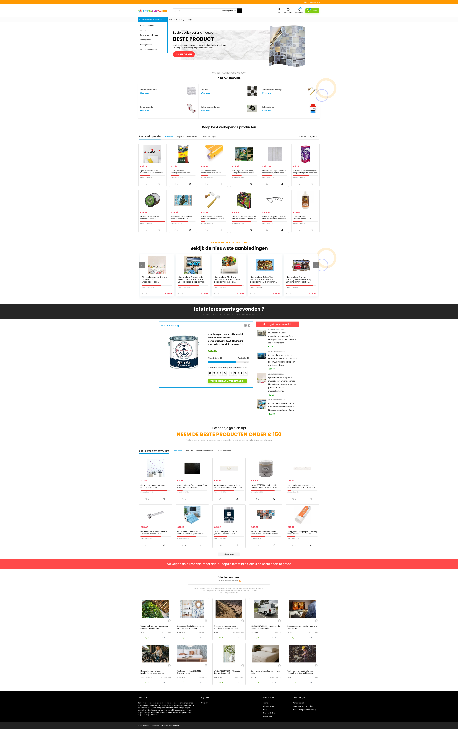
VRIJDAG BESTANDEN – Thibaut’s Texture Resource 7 (227, 672)
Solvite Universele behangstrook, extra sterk (180, 172)
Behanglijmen (145, 40)
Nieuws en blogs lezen (312, 2)
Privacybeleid (298, 703)
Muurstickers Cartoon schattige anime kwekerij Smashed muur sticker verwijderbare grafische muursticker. (226, 282)
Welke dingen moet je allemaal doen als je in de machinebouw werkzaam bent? (300, 673)
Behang (143, 30)
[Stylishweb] (169, 621)
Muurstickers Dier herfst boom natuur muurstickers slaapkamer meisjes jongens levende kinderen (155, 281)
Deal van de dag (176, 19)
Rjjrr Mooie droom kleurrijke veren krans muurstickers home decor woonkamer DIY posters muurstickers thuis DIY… (264, 282)
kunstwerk (181, 632)
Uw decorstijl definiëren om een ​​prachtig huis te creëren (190, 627)
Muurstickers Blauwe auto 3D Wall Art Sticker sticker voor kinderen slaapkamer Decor (281, 406)
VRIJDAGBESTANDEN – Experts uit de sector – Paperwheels (265, 627)
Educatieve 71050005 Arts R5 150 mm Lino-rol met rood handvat (244, 218)
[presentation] (142, 265)
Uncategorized (146, 677)
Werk (289, 677)
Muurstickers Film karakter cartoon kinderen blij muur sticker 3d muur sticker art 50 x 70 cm (299, 281)
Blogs (190, 19)
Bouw (216, 632)
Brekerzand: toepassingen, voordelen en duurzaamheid (226, 627)
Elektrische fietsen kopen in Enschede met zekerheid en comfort (152, 673)
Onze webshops (269, 713)
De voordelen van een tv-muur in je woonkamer (302, 627)
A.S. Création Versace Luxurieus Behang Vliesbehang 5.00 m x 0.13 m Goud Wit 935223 (228, 487)
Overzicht (204, 703)
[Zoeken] (239, 10)
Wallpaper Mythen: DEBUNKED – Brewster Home (190, 672)
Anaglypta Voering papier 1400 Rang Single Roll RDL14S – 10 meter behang (302, 534)
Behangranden (146, 44)
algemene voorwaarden (303, 706)
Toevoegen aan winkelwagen (227, 381)
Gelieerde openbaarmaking (304, 709)
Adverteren (267, 716)
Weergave (144, 93)
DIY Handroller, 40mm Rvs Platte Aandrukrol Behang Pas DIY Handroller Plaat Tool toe (154, 534)
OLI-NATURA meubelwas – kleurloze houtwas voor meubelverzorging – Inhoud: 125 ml (152, 220)
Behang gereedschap (149, 35)
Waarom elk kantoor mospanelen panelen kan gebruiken (154, 627)
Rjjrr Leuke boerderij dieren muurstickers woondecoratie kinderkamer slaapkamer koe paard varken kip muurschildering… (282, 384)
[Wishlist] (288, 10)
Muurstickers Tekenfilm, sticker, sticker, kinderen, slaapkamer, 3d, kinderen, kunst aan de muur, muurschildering (190, 282)
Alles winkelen (268, 706)
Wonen (143, 632)
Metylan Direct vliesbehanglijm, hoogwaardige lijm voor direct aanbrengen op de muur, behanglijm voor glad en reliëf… (305, 174)
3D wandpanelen (147, 25)
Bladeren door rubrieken (150, 19)
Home (265, 703)
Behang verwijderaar (148, 49)
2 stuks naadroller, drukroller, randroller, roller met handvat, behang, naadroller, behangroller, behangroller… (212, 220)
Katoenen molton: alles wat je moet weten (266, 672)
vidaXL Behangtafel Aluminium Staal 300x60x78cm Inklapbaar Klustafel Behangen (274, 219)
